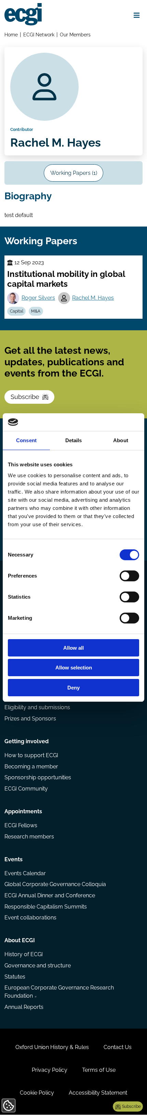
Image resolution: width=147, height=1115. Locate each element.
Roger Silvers (38, 298)
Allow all (73, 648)
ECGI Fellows (20, 825)
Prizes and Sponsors (30, 718)
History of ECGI (23, 954)
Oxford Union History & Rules (52, 1047)
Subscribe (25, 396)
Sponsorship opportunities (37, 777)
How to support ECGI (31, 755)
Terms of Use (99, 1070)
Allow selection (73, 667)
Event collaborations (30, 917)
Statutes (14, 976)
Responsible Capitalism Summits (45, 906)
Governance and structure (37, 965)
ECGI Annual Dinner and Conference (49, 895)
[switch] (129, 575)
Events (13, 859)
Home (11, 34)
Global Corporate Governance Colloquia (55, 884)
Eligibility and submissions (37, 707)
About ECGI (19, 940)
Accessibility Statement (98, 1092)
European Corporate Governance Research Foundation (59, 991)
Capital (16, 311)
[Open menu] (137, 15)
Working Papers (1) (73, 173)
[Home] (23, 14)
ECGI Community (26, 788)
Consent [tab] (26, 440)
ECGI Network (38, 34)
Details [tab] (73, 440)
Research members (29, 836)
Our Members (75, 34)
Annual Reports (23, 1007)
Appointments (23, 811)
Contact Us (118, 1047)
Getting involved (26, 741)
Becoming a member (31, 766)
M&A (35, 311)
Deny (73, 687)
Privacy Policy (49, 1070)
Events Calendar (25, 873)
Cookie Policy (37, 1092)
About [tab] (120, 440)
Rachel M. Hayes (93, 298)
